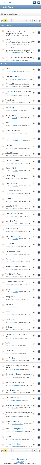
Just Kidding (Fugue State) (14, 382)
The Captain (9, 244)
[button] (5, 20)
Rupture (8, 436)
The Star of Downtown (13, 191)
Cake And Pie (10, 259)
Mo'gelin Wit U (10, 168)
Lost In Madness (11, 115)
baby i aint (9, 350)
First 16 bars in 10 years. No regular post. (18, 335)
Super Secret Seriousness (14, 281)
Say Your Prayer (11, 358)
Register (21, 459)
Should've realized (12, 421)
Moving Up (9, 304)
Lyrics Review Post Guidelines (21, 57)
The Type (8, 145)
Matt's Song (9, 107)
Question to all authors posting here (17, 51)
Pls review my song (12, 390)
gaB (6, 69)
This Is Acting (10, 176)
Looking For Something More (15, 266)
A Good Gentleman (12, 153)
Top (27, 459)
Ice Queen (9, 138)
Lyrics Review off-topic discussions (17, 42)
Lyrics (10, 2)
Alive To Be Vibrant (12, 160)
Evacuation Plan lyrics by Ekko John (18, 91)
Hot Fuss (8, 327)
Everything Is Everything (14, 213)
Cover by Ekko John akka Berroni (17, 84)
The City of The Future (13, 274)
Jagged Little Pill (11, 206)
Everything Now (11, 183)
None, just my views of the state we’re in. (18, 375)
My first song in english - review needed (16, 366)
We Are (8, 343)
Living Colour (10, 297)
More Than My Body (12, 236)
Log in (14, 459)
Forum (3, 2)
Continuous (9, 319)
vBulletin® (20, 462)
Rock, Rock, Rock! (12, 229)
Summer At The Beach (13, 444)
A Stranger (9, 198)
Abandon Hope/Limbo (13, 130)
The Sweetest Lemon (12, 251)
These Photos (10, 100)
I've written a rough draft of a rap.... (17, 405)
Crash (7, 289)
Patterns (8, 312)
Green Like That (11, 221)
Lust (6, 123)
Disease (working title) (13, 429)
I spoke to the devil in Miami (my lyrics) (19, 413)
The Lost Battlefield (12, 397)
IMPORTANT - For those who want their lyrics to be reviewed (17, 33)
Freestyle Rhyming (12, 76)
